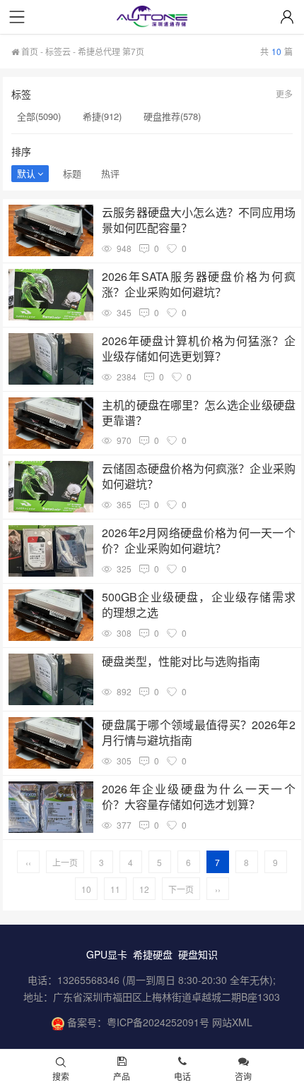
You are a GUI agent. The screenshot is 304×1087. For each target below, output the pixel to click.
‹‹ (28, 862)
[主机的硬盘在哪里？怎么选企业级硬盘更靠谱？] (50, 423)
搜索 (60, 1076)
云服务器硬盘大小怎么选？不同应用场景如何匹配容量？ (198, 220)
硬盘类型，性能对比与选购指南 (181, 661)
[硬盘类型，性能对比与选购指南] (50, 679)
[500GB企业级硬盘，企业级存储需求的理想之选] (50, 615)
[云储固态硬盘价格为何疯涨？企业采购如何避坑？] (50, 486)
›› (218, 889)
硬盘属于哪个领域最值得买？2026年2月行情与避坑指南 (198, 732)
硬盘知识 (198, 954)
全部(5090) (39, 116)
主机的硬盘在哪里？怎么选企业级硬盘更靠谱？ (198, 412)
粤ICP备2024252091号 (158, 1022)
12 (144, 889)
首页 (28, 51)
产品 (121, 1076)
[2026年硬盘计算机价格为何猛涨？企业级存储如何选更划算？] (50, 359)
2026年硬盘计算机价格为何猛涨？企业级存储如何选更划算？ (198, 348)
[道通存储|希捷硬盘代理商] (152, 18)
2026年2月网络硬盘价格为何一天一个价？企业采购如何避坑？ (198, 540)
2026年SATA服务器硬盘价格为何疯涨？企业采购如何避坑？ (198, 284)
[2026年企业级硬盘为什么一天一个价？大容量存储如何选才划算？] (50, 807)
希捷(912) (102, 116)
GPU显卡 (106, 954)
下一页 (181, 889)
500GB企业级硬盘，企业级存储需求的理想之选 (198, 604)
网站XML (232, 1022)
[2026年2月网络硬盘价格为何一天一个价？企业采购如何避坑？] (50, 551)
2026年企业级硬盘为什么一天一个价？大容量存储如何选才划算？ (198, 796)
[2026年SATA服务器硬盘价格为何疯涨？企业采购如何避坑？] (50, 294)
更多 (284, 94)
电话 (182, 1076)
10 (86, 889)
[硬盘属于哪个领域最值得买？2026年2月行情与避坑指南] (50, 743)
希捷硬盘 (153, 954)
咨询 (243, 1076)
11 (115, 889)
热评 (110, 173)
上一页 (65, 862)
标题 (72, 173)
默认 (26, 173)
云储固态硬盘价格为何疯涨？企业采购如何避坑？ (198, 476)
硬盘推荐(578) (172, 116)
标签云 (58, 51)
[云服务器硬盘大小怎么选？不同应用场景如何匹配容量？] (50, 230)
